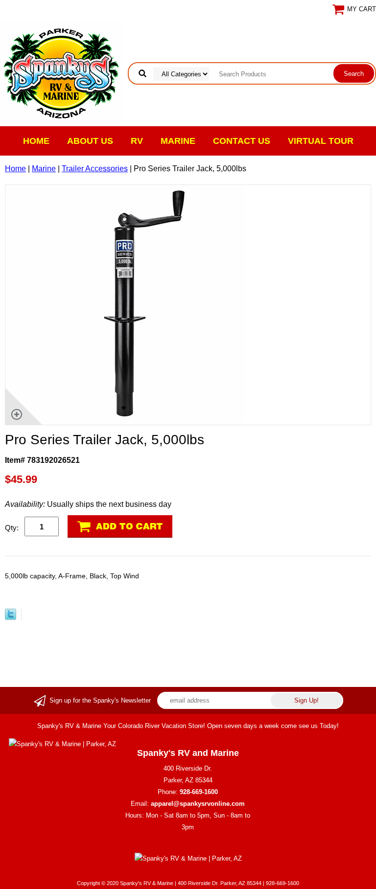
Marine (178, 141)
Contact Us (241, 141)
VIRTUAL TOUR (320, 141)
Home (36, 141)
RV (137, 141)
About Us (90, 141)
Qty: (12, 528)
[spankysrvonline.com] (61, 72)
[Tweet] (10, 617)
